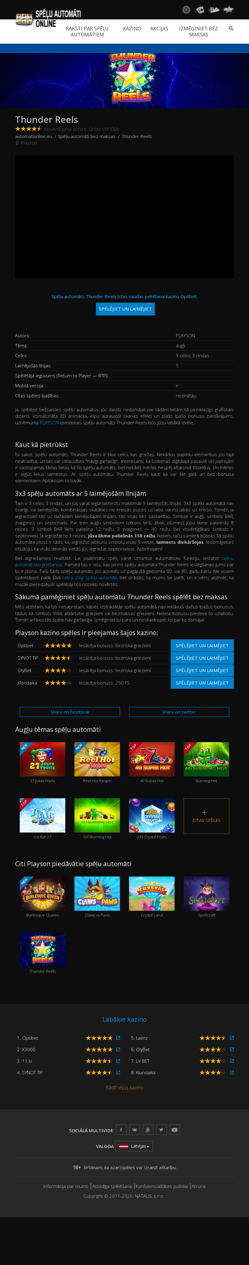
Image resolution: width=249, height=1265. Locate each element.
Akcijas (159, 28)
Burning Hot (200, 763)
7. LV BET (140, 1061)
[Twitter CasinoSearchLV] (161, 1130)
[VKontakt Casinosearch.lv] (134, 1130)
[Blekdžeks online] (200, 9)
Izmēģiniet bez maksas (198, 31)
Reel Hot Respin (93, 763)
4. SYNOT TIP (30, 1072)
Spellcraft (206, 905)
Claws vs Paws (97, 905)
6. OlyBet (140, 1049)
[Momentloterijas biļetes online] (228, 9)
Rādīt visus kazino (125, 1087)
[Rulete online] (186, 9)
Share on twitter (179, 712)
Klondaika (27, 683)
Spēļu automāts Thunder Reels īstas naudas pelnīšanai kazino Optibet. (125, 302)
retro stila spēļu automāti (90, 577)
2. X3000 (26, 1049)
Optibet (25, 645)
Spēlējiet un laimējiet (202, 645)
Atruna (199, 1186)
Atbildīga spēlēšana (112, 1186)
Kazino (132, 28)
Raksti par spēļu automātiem (87, 31)
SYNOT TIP (28, 658)
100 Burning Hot (97, 826)
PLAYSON (49, 422)
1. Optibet (27, 1038)
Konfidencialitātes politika (162, 1186)
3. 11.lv (24, 1061)
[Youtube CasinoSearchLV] (174, 1130)
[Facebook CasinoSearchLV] (121, 1130)
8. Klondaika (143, 1072)
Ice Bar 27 (35, 819)
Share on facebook (70, 712)
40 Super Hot (146, 763)
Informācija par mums (65, 1186)
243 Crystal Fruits (152, 826)
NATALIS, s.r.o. (149, 1196)
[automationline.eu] (48, 17)
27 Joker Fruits (37, 763)
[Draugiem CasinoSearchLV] (148, 1130)
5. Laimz (139, 1038)
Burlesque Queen (39, 897)
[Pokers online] (214, 9)
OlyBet (24, 670)
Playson (29, 143)
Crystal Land (152, 905)
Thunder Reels (42, 961)
